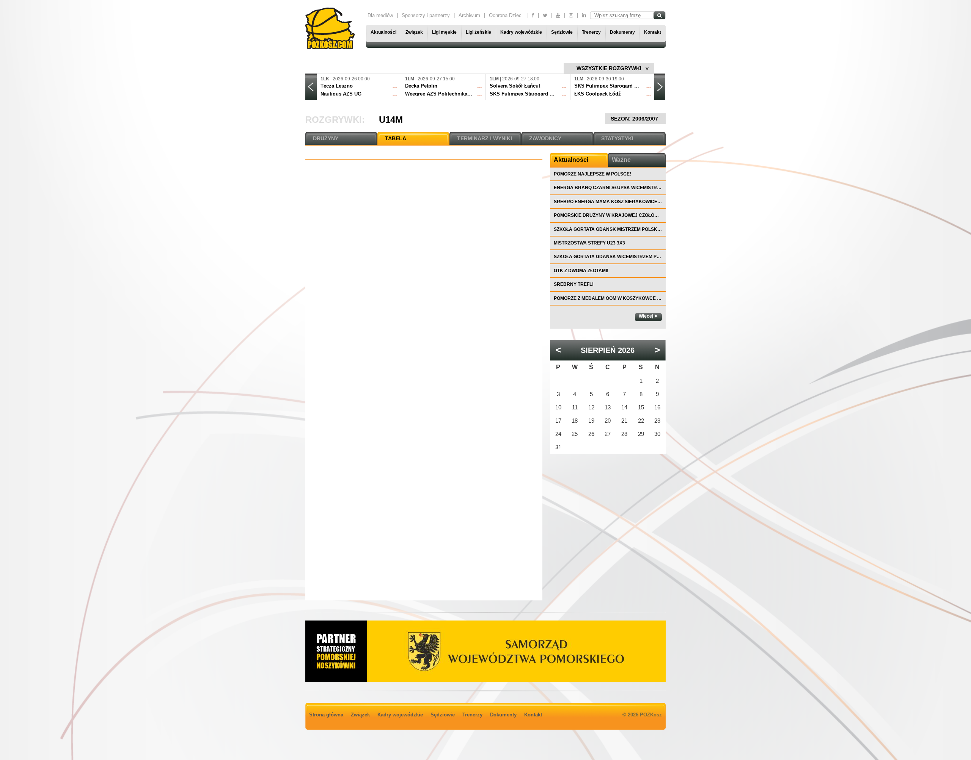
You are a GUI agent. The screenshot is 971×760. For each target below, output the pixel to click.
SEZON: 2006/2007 (635, 119)
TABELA (395, 138)
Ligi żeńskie (478, 32)
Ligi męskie (444, 32)
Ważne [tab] (621, 160)
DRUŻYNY (325, 138)
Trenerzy (591, 32)
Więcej (646, 316)
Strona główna (326, 715)
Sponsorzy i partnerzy (426, 15)
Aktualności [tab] (571, 160)
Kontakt (652, 32)
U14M (391, 119)
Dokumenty (622, 32)
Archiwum (469, 15)
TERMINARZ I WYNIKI (484, 138)
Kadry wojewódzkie (521, 32)
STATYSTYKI (617, 138)
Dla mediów (380, 15)
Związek (414, 32)
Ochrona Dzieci (506, 15)
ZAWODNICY (545, 138)
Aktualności (383, 32)
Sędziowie (562, 32)
